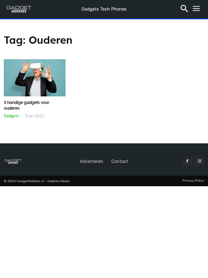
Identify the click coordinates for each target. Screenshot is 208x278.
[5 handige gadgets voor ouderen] (35, 77)
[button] (184, 9)
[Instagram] (199, 161)
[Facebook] (187, 161)
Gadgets (11, 116)
